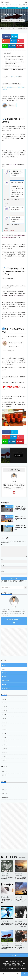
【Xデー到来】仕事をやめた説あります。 (7, 877)
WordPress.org (5, 797)
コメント (3, 544)
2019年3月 (4, 737)
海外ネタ (5, 672)
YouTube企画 (22, 4)
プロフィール (8, 4)
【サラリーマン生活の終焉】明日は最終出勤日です (21, 877)
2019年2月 (4, 741)
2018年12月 (4, 748)
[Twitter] (14, 36)
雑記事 (4, 684)
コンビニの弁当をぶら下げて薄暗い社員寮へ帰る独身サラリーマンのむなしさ (21, 925)
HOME (2, 4)
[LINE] (5, 46)
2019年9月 (4, 714)
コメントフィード (5, 793)
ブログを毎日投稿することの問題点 (14, 59)
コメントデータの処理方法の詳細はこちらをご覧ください (13, 582)
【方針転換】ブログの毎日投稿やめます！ (13, 56)
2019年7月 (4, 722)
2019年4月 (4, 733)
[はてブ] (13, 41)
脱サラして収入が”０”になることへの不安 (21, 947)
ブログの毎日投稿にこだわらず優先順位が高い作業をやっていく (14, 62)
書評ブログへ (21, 965)
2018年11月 (4, 752)
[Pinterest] (20, 46)
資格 (4, 669)
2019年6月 (4, 725)
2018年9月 (4, 760)
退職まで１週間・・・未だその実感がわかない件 (20, 518)
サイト (2, 571)
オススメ (5, 676)
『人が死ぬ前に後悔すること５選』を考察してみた (7, 924)
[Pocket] (20, 41)
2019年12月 (4, 703)
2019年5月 (4, 729)
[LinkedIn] (12, 46)
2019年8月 (4, 718)
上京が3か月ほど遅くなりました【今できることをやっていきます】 (20, 508)
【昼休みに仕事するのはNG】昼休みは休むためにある (7, 901)
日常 (4, 665)
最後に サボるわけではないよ (13, 66)
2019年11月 (4, 706)
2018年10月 (4, 756)
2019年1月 (4, 744)
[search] (25, 587)
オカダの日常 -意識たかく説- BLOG (18, 968)
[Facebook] (6, 36)
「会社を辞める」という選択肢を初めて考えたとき (20, 527)
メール (3, 565)
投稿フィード (5, 789)
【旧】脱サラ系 (15, 20)
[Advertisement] (14, 642)
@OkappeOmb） (15, 76)
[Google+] (6, 41)
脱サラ (21, 20)
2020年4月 (4, 699)
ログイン (4, 786)
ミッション (15, 4)
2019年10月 (4, 710)
